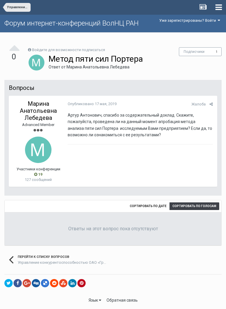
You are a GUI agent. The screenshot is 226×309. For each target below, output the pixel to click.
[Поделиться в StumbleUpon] (63, 283)
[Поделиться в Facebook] (18, 283)
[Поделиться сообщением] (211, 104)
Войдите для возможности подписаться (68, 50)
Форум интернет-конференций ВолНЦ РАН (71, 23)
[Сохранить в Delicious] (45, 283)
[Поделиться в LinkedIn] (72, 283)
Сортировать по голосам (194, 206)
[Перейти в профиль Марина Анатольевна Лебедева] (36, 62)
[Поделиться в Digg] (36, 283)
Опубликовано (92, 104)
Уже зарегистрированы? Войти (188, 20)
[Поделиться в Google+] (27, 283)
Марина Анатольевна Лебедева (98, 67)
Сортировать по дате (148, 206)
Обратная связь (122, 300)
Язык (94, 300)
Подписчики (194, 52)
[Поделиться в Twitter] (8, 283)
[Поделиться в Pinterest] (81, 283)
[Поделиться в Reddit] (54, 283)
